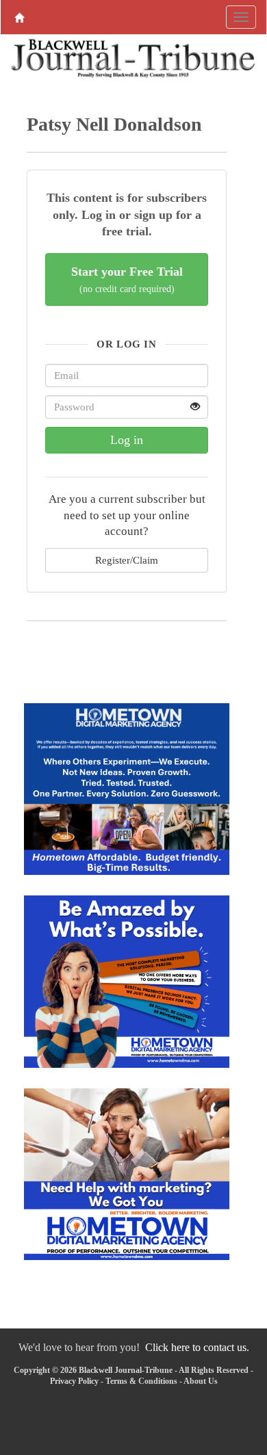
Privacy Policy (74, 1381)
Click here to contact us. (197, 1347)
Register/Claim (126, 560)
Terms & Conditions (141, 1381)
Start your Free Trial (127, 279)
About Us (200, 1381)
